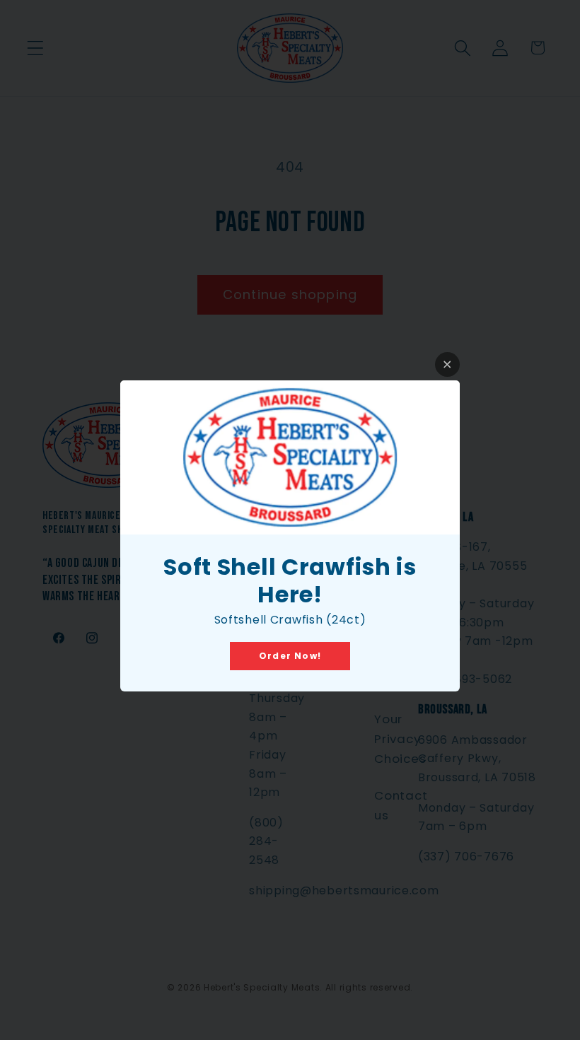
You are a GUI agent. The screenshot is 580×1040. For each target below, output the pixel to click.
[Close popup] (447, 364)
